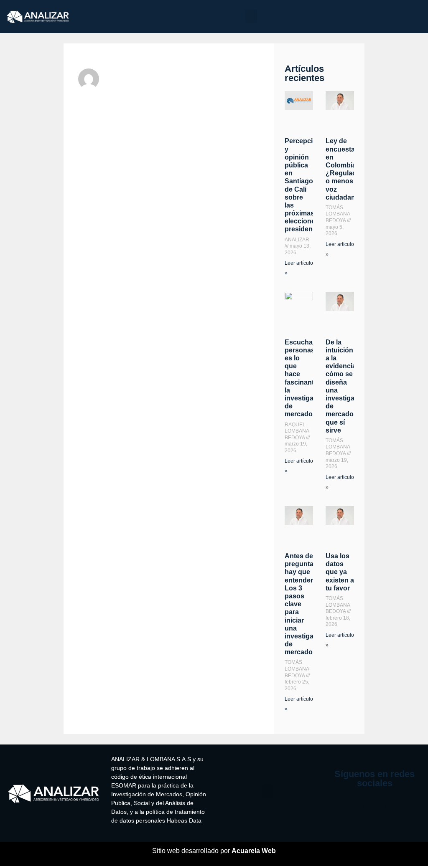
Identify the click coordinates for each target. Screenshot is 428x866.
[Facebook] (353, 806)
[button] (251, 16)
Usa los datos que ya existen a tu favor (340, 572)
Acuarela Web (254, 850)
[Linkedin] (395, 806)
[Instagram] (374, 806)
